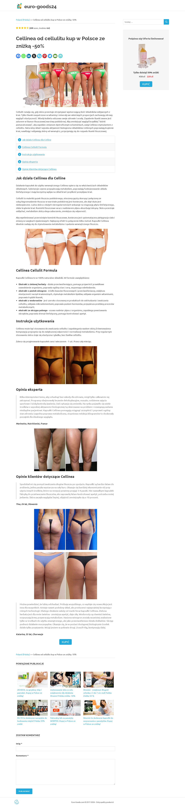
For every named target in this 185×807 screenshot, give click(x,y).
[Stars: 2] (20, 28)
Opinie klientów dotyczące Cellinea (39, 169)
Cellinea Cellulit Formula (34, 147)
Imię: (19, 743)
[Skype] (39, 56)
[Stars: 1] (17, 28)
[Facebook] (18, 56)
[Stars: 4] (25, 28)
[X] (34, 56)
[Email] (55, 56)
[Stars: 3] (22, 28)
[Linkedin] (29, 56)
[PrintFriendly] (60, 56)
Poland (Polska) (23, 19)
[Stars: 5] (28, 28)
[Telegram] (50, 56)
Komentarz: (22, 755)
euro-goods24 (40, 6)
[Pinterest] (44, 56)
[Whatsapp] (23, 56)
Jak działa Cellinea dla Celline (36, 139)
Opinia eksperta (30, 161)
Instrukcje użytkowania (33, 154)
